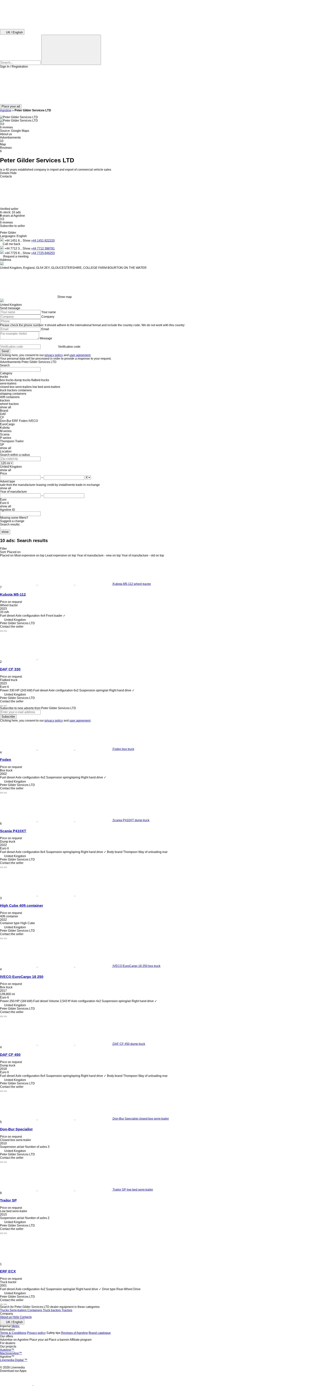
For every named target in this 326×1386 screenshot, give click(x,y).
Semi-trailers (18, 1310)
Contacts (26, 1317)
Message (46, 338)
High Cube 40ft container (21, 906)
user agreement (79, 355)
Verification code (69, 346)
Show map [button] (64, 296)
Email (45, 329)
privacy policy (54, 355)
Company (47, 316)
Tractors (67, 1310)
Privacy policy (36, 1332)
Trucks (5, 1310)
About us (6, 1317)
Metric (16, 1326)
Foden (5, 760)
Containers (35, 1310)
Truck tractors (52, 1310)
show (5, 531)
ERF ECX (8, 1271)
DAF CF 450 (10, 1055)
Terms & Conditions (13, 1332)
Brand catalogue (100, 1332)
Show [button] (27, 240)
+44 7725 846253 (43, 253)
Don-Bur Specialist (16, 1129)
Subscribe (8, 716)
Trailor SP (8, 1200)
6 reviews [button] (6, 127)
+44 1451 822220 (43, 240)
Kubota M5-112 (13, 594)
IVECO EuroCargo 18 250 (21, 977)
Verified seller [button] (9, 208)
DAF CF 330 (10, 669)
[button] (163, 86)
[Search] (71, 50)
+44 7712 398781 (43, 248)
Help (16, 1317)
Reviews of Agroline (74, 1332)
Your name (48, 312)
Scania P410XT (13, 831)
